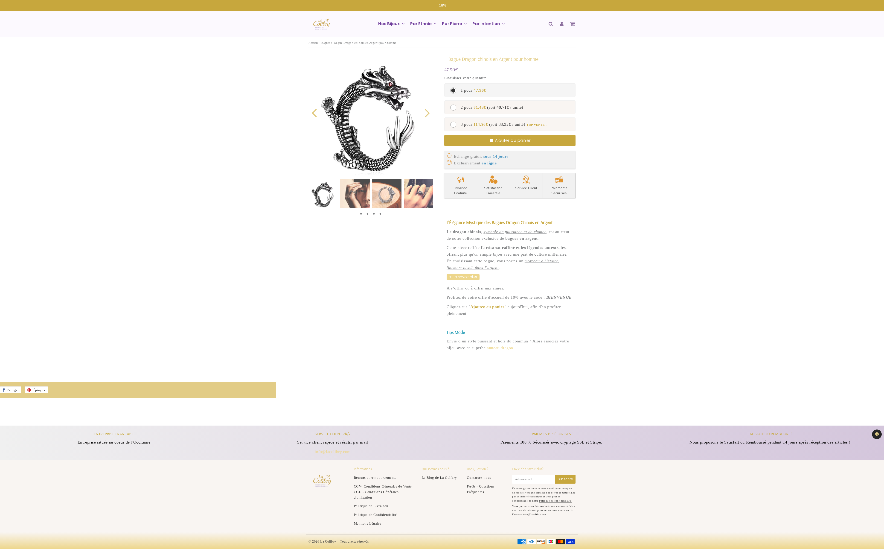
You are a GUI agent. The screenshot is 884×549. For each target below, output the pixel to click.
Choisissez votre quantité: (466, 78)
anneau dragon (500, 347)
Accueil (313, 42)
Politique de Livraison (371, 506)
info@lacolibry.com (333, 451)
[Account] (561, 24)
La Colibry (328, 541)
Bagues (325, 42)
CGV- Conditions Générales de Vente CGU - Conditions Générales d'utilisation (383, 492)
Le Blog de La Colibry (439, 477)
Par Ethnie (421, 23)
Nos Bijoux (389, 23)
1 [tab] (361, 214)
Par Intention (486, 23)
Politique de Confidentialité (375, 515)
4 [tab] (380, 214)
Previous (314, 112)
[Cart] (572, 24)
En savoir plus (465, 277)
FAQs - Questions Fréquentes (480, 489)
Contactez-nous (479, 477)
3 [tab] (374, 214)
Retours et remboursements (375, 477)
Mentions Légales (367, 523)
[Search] (551, 24)
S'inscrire (565, 479)
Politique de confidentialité (555, 500)
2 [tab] (367, 214)
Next (427, 112)
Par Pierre (452, 23)
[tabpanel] (323, 193)
